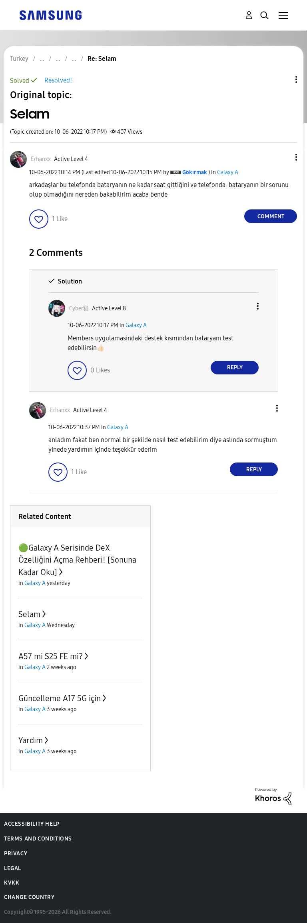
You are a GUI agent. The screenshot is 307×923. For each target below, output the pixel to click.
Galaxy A (227, 172)
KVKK (11, 882)
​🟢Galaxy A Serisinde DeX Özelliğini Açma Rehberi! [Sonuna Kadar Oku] (77, 560)
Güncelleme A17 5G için (59, 698)
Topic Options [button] (282, 79)
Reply (235, 367)
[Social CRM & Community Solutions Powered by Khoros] (273, 796)
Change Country (29, 897)
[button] (283, 157)
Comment (270, 216)
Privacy (15, 853)
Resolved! (58, 80)
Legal (12, 868)
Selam (29, 614)
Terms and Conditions (38, 838)
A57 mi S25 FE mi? (50, 656)
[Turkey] (50, 14)
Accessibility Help (32, 823)
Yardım (30, 740)
